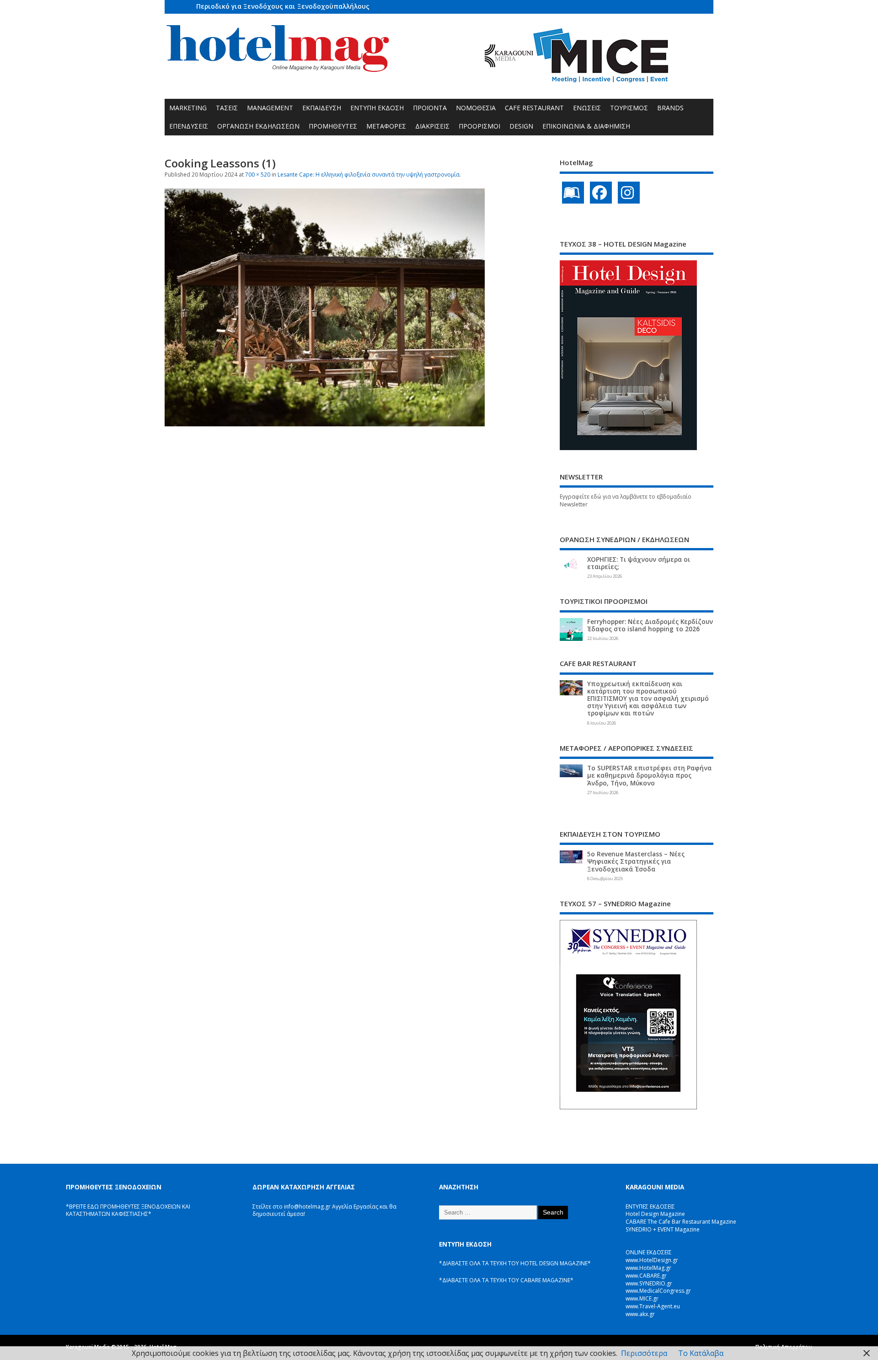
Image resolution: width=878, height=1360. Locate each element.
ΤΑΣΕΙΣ (227, 107)
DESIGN (521, 126)
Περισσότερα (644, 1353)
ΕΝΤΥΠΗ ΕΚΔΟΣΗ (377, 107)
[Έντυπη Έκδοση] (573, 193)
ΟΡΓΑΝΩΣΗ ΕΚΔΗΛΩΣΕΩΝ (258, 126)
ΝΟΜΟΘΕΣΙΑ (476, 107)
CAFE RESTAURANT (534, 107)
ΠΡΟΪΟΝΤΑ (430, 107)
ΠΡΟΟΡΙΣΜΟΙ (479, 126)
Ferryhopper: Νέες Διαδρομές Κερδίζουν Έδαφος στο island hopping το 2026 (650, 625)
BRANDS (670, 107)
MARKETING (188, 107)
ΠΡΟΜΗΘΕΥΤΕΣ (333, 126)
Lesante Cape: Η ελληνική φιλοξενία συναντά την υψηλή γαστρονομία (369, 174)
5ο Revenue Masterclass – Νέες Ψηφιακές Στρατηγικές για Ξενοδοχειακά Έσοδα (636, 861)
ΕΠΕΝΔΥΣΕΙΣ (188, 126)
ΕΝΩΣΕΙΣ (587, 107)
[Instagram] (629, 193)
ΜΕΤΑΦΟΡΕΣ (386, 126)
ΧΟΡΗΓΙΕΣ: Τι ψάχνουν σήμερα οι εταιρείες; (638, 563)
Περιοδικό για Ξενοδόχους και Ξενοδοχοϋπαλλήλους (282, 6)
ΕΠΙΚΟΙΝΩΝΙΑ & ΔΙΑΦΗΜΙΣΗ (586, 126)
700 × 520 (257, 174)
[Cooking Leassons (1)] (325, 423)
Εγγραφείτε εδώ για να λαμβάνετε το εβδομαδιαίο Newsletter (625, 500)
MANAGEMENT (270, 107)
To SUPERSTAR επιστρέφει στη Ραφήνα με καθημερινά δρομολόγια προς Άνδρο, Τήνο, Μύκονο (649, 775)
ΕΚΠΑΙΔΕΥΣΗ (321, 107)
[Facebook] (601, 193)
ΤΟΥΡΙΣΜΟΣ (629, 107)
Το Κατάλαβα (700, 1353)
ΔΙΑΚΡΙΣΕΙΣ (432, 126)
